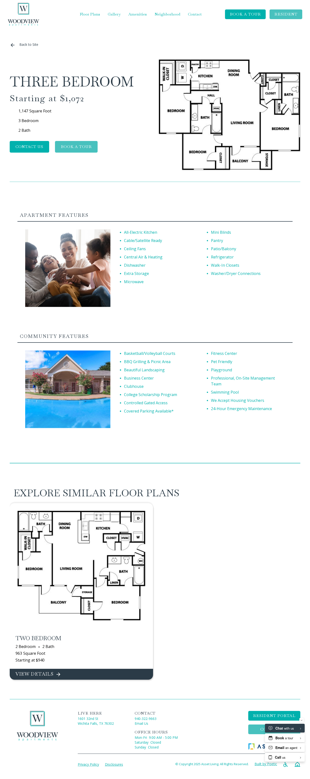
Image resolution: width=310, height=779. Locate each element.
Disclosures (114, 764)
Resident (285, 14)
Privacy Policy (88, 764)
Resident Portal (274, 715)
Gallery (114, 14)
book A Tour (245, 14)
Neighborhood (167, 14)
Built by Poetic (266, 764)
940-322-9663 (145, 718)
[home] (23, 14)
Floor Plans (90, 14)
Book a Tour (76, 146)
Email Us (141, 723)
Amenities (137, 14)
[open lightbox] (229, 115)
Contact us (29, 146)
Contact (195, 14)
